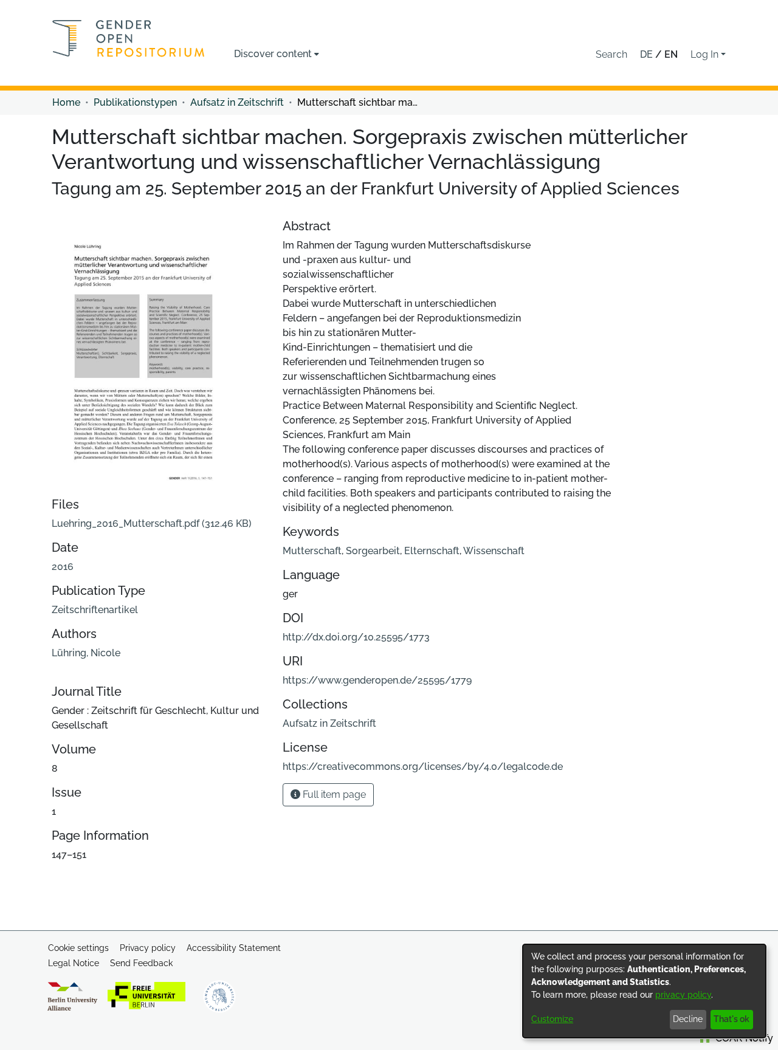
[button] (611, 54)
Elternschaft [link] (432, 551)
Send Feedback (141, 963)
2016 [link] (63, 566)
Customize (552, 1019)
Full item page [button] (333, 794)
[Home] (128, 38)
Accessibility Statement (234, 948)
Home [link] (66, 102)
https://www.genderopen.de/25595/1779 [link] (377, 680)
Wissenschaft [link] (494, 551)
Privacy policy (148, 948)
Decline (688, 1019)
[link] (152, 523)
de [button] (647, 54)
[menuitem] (276, 54)
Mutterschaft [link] (312, 551)
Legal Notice (73, 963)
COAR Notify (743, 1038)
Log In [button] (705, 54)
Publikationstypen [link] (135, 102)
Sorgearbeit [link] (373, 551)
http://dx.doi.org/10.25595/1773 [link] (356, 637)
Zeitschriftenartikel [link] (95, 610)
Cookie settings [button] (78, 948)
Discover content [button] (273, 54)
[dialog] (644, 991)
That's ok (731, 1019)
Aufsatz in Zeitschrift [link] (237, 102)
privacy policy (683, 995)
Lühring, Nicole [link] (86, 653)
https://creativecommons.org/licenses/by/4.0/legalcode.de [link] (423, 766)
